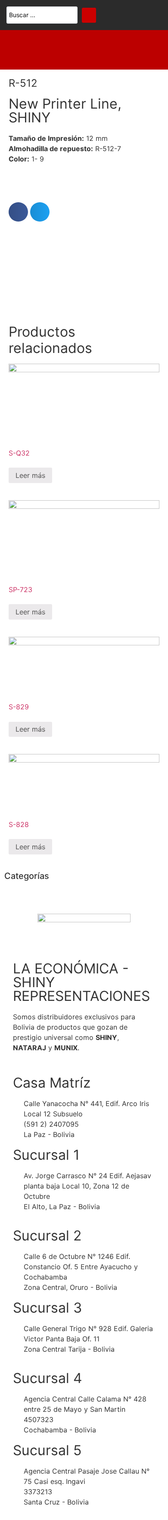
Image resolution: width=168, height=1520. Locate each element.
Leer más (30, 475)
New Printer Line (63, 103)
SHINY (29, 117)
